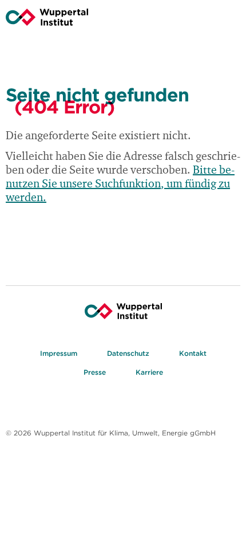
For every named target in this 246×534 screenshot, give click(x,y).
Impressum (58, 353)
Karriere (149, 372)
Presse (95, 372)
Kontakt (193, 353)
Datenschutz (128, 353)
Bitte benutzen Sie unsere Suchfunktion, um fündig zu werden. (120, 184)
